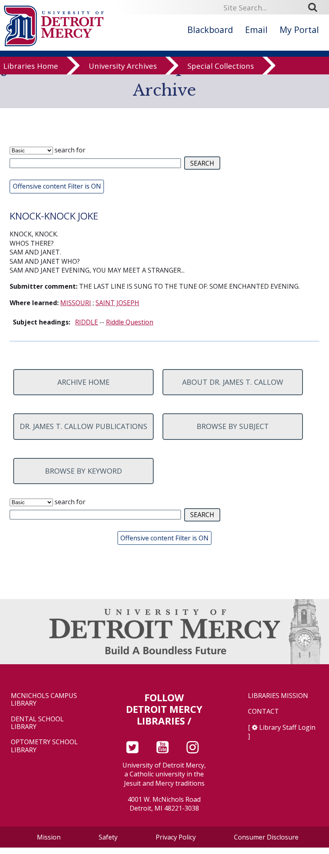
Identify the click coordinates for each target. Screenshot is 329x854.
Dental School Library (37, 723)
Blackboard (210, 29)
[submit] (315, 7)
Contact (263, 711)
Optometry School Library (44, 745)
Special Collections (220, 66)
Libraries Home (30, 66)
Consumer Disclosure (266, 837)
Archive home (83, 382)
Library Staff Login (287, 727)
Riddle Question (129, 322)
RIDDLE (86, 322)
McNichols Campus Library (44, 699)
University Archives (123, 66)
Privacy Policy (176, 837)
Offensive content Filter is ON (57, 186)
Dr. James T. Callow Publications (83, 426)
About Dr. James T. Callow (232, 382)
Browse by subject (233, 426)
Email (256, 29)
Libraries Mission (278, 696)
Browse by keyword (83, 471)
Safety (108, 837)
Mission (49, 837)
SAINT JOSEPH (117, 302)
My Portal (299, 29)
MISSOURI (75, 302)
